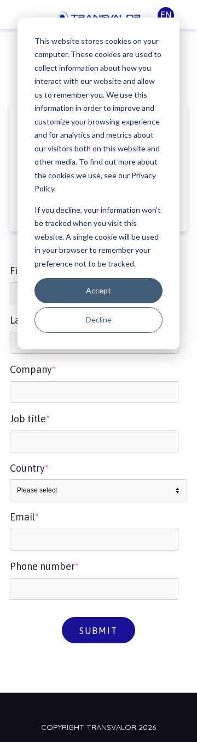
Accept (98, 290)
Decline (99, 319)
